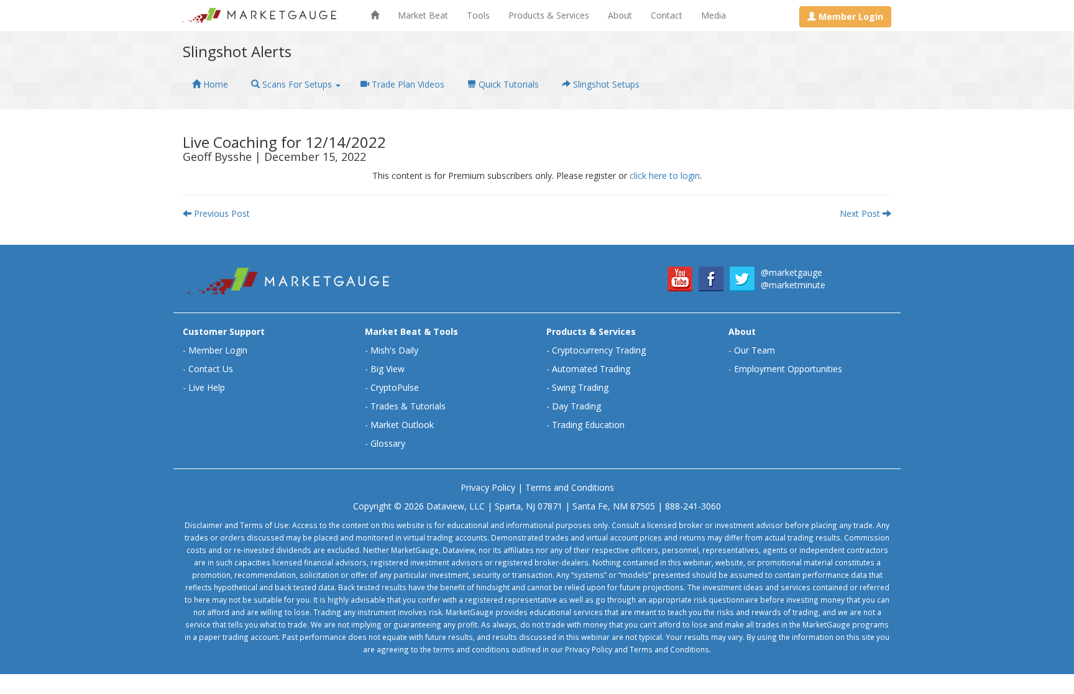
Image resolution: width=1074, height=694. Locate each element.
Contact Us (210, 369)
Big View (387, 369)
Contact (666, 15)
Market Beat (423, 15)
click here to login (665, 175)
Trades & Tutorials (408, 406)
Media (713, 15)
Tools (478, 15)
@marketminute (793, 285)
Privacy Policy (488, 487)
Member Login (217, 350)
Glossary (387, 443)
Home (214, 84)
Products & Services (548, 15)
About (620, 15)
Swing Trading (580, 387)
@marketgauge (791, 272)
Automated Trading (591, 369)
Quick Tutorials (507, 84)
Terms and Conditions (569, 487)
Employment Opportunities (788, 369)
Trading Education (588, 425)
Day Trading (576, 406)
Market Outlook (402, 425)
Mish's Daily (394, 350)
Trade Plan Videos (406, 84)
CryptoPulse (394, 387)
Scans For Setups (297, 84)
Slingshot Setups (605, 84)
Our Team (754, 350)
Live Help (206, 387)
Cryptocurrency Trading (599, 350)
